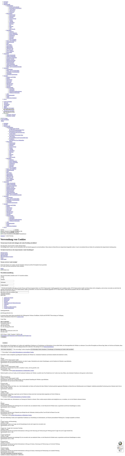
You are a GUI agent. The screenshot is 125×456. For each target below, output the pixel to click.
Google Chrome (4, 254)
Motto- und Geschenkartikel (12, 70)
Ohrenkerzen (9, 84)
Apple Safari (3, 259)
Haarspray (11, 36)
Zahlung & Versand (8, 297)
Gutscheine (9, 73)
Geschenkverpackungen (11, 74)
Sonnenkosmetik (10, 42)
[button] (6, 113)
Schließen (5, 342)
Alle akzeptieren (6, 349)
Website (2, 358)
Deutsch (13, 114)
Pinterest (2, 409)
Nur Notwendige (39, 349)
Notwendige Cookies (7, 352)
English (13, 116)
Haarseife (11, 38)
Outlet (7, 96)
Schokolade (6, 53)
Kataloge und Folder (11, 77)
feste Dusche (12, 29)
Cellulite (11, 21)
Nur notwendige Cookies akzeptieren (22, 349)
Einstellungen (60, 349)
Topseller (5, 3)
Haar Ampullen (12, 39)
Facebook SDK (4, 383)
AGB (5, 305)
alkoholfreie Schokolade (11, 65)
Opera (2, 258)
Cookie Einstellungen (8, 308)
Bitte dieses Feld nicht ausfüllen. (8, 290)
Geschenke (6, 68)
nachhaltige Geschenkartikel (12, 72)
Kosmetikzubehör (10, 95)
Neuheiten (5, 1)
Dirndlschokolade (10, 61)
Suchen (16, 229)
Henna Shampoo (13, 33)
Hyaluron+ (11, 12)
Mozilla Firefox (4, 252)
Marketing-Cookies (6, 415)
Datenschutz (6, 299)
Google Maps (4, 391)
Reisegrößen (9, 52)
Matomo (2, 403)
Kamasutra (8, 82)
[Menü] (123, 442)
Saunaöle (8, 86)
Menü (2, 121)
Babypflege (9, 44)
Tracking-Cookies (6, 396)
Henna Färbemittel (13, 34)
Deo (10, 25)
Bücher (8, 78)
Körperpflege (9, 13)
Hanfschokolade (10, 62)
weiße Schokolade (10, 64)
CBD (7, 94)
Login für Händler (7, 101)
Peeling (11, 20)
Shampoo (11, 31)
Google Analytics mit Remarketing (8, 421)
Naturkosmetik (6, 4)
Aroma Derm (12, 9)
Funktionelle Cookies (7, 370)
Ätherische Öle (9, 48)
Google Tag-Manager (5, 434)
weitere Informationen (23, 352)
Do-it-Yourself (9, 49)
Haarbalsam (12, 35)
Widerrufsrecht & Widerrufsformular (12, 302)
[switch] (120, 450)
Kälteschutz (9, 81)
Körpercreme (12, 14)
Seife (10, 27)
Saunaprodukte (9, 87)
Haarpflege (8, 30)
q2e (21, 334)
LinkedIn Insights (5, 448)
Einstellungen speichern (11, 453)
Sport (7, 43)
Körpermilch (12, 16)
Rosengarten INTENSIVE (15, 8)
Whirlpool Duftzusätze (14, 92)
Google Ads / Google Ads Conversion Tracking (11, 428)
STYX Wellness (10, 51)
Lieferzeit (5, 304)
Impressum (6, 300)
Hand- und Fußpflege (11, 40)
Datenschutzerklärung (49, 346)
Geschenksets (9, 69)
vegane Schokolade (10, 55)
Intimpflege (11, 22)
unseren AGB (20, 316)
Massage (11, 26)
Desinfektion (9, 79)
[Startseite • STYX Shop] (4, 118)
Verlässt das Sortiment (11, 97)
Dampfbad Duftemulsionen (15, 91)
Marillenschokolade (10, 60)
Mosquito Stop (9, 83)
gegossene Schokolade (11, 57)
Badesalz (11, 23)
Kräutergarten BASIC (14, 7)
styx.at (4, 99)
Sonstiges (5, 75)
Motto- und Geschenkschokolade (13, 66)
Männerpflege (9, 47)
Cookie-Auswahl (4, 365)
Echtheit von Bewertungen (9, 306)
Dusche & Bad (12, 18)
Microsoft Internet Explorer (7, 256)
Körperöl (11, 17)
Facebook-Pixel (4, 441)
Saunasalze (11, 90)
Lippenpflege (9, 46)
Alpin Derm (12, 10)
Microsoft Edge (4, 255)
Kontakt (5, 301)
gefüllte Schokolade (10, 56)
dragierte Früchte (10, 59)
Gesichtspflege (9, 5)
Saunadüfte (11, 88)
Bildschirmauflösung (5, 377)
